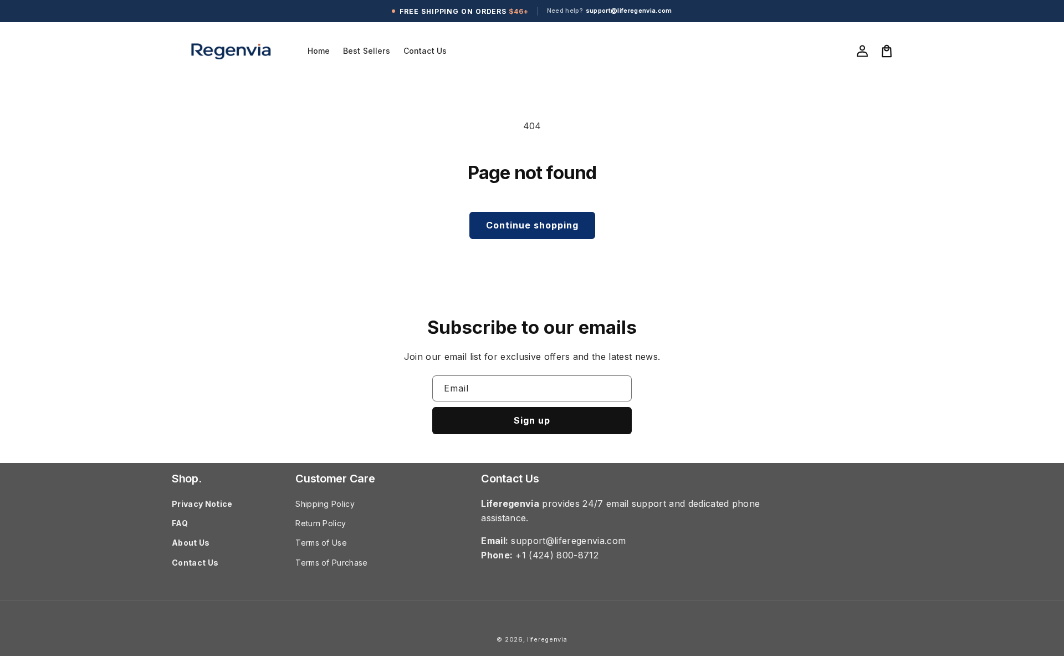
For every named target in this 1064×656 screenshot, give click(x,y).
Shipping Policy (325, 503)
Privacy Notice (202, 503)
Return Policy (320, 523)
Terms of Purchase (331, 562)
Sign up (532, 420)
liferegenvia (547, 639)
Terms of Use (321, 542)
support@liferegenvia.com (629, 10)
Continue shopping (532, 225)
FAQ (180, 523)
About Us (191, 542)
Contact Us (195, 562)
